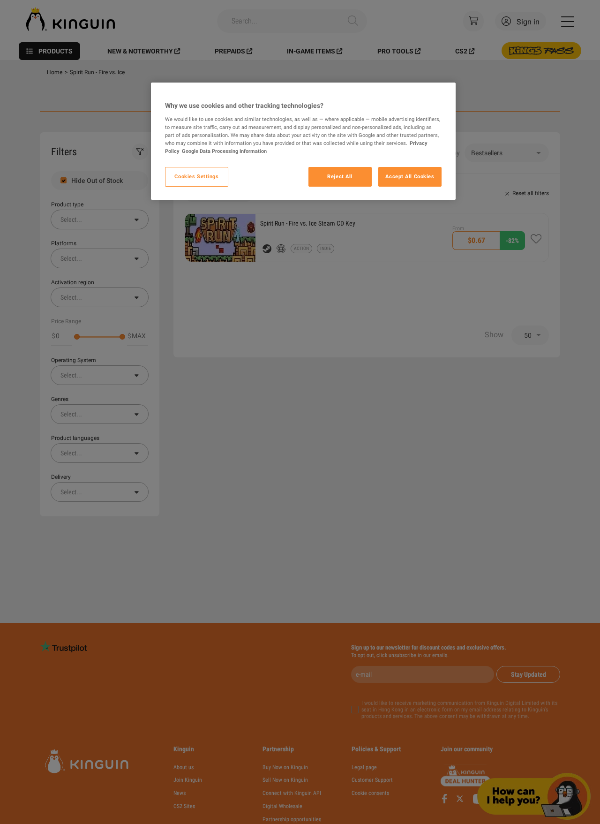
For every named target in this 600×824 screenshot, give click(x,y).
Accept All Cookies (409, 176)
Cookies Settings (196, 176)
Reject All (339, 176)
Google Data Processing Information (224, 151)
